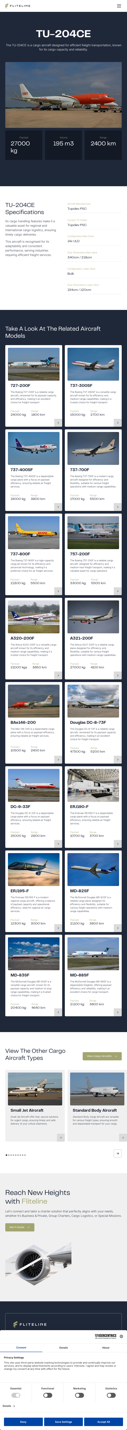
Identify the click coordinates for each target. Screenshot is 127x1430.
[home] (17, 5)
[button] (118, 6)
